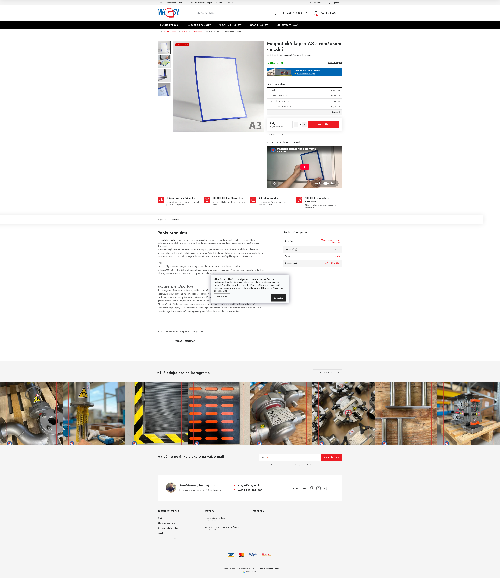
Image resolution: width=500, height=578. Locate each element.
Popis (160, 219)
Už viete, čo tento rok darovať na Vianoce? (222, 527)
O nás (160, 2)
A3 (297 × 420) (332, 263)
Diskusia (176, 219)
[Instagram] (318, 488)
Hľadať (274, 13)
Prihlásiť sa (331, 457)
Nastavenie (222, 296)
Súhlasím (278, 297)
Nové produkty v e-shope (215, 518)
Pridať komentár (184, 341)
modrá (337, 256)
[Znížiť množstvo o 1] (296, 124)
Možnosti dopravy (335, 62)
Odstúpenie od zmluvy (167, 538)
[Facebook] (312, 488)
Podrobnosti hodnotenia (302, 55)
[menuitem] (171, 25)
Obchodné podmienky (176, 2)
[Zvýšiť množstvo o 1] (304, 124)
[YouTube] (325, 488)
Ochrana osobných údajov (201, 2)
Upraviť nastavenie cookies (269, 568)
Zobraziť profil (326, 372)
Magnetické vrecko (166, 239)
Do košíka (324, 124)
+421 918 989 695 (296, 13)
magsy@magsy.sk (249, 485)
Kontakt (219, 2)
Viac (225, 290)
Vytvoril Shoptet (251, 571)
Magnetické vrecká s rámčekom (330, 241)
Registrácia (336, 2)
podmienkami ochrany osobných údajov (298, 465)
